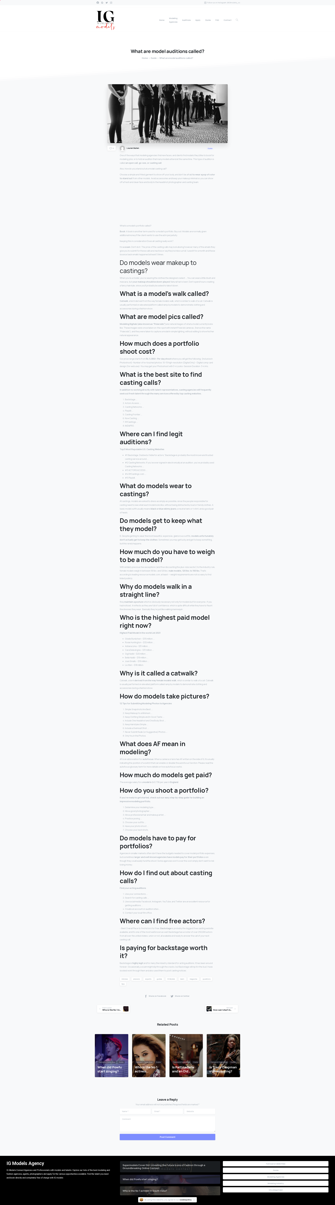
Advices (125, 979)
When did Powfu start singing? (109, 1069)
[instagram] (111, 2)
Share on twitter (182, 996)
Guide (154, 58)
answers (136, 979)
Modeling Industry (276, 1183)
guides (159, 979)
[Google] (102, 2)
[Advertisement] (167, 204)
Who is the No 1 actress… (146, 1069)
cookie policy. (186, 1199)
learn (182, 979)
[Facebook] (98, 2)
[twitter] (106, 2)
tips (123, 984)
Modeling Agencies (275, 1177)
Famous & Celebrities (275, 1164)
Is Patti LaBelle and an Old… (183, 1069)
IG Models (171, 979)
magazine (193, 979)
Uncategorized (276, 1190)
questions (207, 979)
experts (148, 979)
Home (145, 58)
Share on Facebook (157, 996)
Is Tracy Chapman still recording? (223, 1069)
